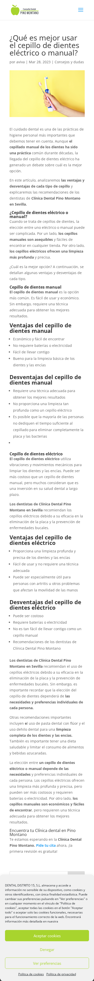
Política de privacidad (61, 974)
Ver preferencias (47, 963)
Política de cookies (31, 974)
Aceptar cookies (47, 935)
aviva (20, 62)
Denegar (47, 949)
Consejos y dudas (69, 62)
